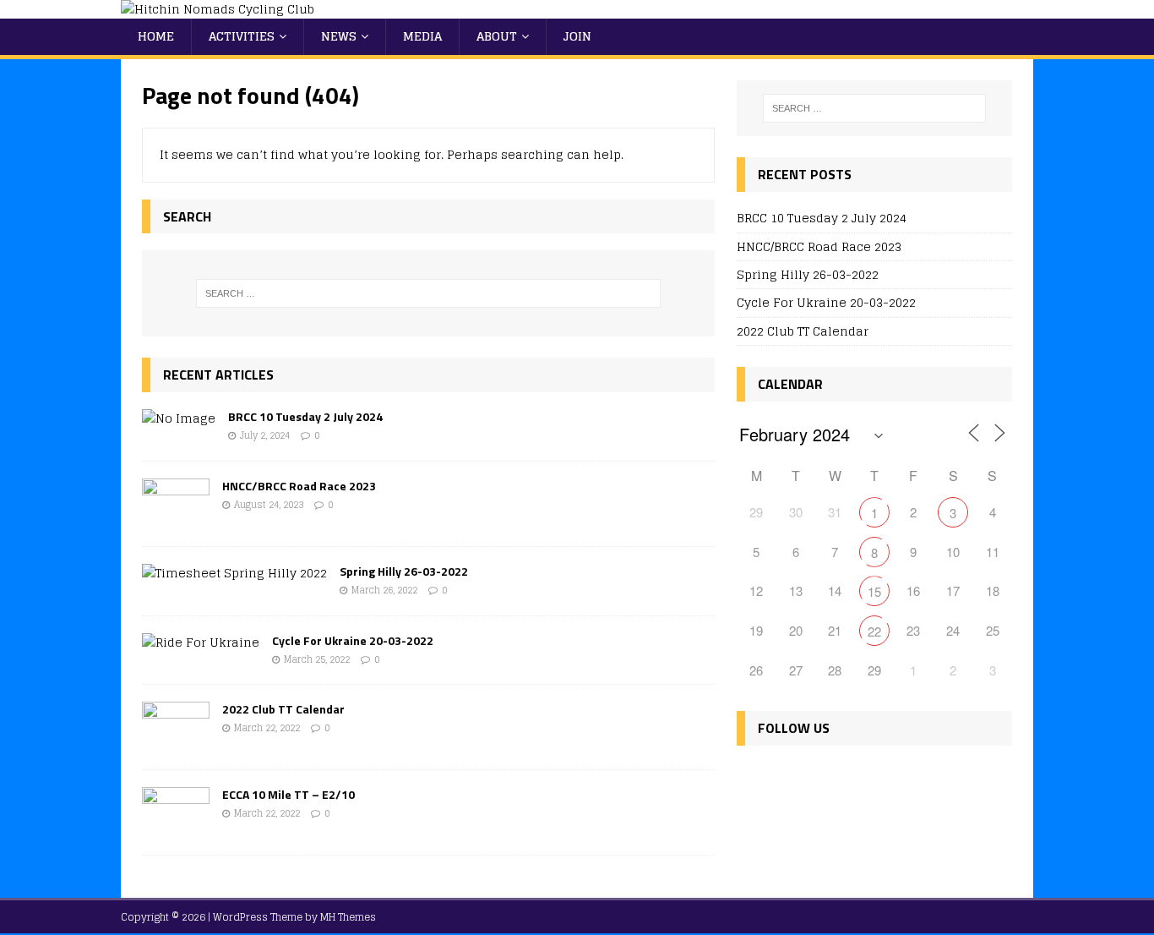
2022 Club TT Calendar (283, 709)
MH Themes (348, 917)
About (496, 35)
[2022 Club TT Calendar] (176, 742)
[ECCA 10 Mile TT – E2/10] (176, 828)
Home (156, 35)
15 (874, 591)
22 (874, 631)
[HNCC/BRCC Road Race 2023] (176, 518)
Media (422, 35)
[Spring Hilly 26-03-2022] (234, 572)
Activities (242, 35)
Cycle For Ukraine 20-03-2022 (352, 640)
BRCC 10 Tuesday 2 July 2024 (305, 416)
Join (577, 35)
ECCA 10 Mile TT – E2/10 (288, 794)
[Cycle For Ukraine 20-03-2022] (200, 642)
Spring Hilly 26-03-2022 (404, 571)
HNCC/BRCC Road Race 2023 (299, 486)
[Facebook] (753, 777)
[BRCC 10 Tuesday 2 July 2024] (178, 418)
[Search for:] (428, 293)
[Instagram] (826, 777)
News (339, 35)
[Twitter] (789, 777)
